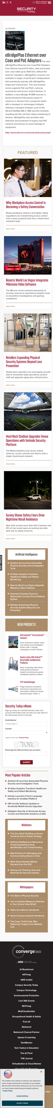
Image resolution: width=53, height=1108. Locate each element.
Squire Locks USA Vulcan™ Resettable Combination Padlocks (31, 660)
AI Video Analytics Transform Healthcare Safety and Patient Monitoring (24, 577)
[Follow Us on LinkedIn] (4, 3)
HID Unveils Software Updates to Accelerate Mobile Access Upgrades (25, 805)
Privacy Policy (24, 737)
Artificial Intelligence (26, 554)
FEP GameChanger (27, 682)
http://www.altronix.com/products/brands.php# (28, 132)
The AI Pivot (26, 1053)
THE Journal (27, 1058)
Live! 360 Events (26, 1000)
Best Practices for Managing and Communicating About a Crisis (25, 854)
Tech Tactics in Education (26, 1048)
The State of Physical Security (24, 895)
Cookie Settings (22, 1096)
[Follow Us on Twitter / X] (7, 3)
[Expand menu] (49, 3)
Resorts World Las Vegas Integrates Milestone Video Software (27, 282)
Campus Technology (27, 990)
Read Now (10, 229)
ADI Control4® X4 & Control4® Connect (32, 636)
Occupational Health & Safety (26, 1016)
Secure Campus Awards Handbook (27, 915)
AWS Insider (27, 979)
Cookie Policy (7, 1091)
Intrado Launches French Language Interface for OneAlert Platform (25, 797)
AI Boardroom (26, 969)
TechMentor (26, 1042)
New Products (26, 625)
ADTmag (26, 974)
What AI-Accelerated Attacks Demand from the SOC (23, 863)
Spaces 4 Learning (27, 1037)
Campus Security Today (26, 985)
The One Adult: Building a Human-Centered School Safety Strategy (26, 835)
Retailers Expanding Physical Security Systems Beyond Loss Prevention (24, 362)
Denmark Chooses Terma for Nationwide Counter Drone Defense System (27, 596)
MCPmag (26, 1006)
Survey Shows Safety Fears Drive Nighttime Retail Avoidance (25, 517)
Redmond (26, 1027)
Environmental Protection (26, 995)
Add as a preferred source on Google (41, 2)
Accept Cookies (22, 1103)
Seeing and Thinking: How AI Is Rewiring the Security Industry (25, 871)
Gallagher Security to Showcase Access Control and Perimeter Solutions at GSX (27, 812)
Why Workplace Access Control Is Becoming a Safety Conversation (26, 205)
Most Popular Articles (17, 775)
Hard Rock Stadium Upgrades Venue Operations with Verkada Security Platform (27, 441)
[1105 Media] (26, 962)
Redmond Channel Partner (26, 1032)
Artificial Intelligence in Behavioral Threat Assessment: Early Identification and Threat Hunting (26, 845)
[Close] (41, 1071)
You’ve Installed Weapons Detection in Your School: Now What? (27, 903)
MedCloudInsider (26, 1011)
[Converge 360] (26, 952)
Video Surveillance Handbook (24, 910)
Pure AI (26, 1021)
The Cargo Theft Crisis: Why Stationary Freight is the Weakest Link (26, 924)
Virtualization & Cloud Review (26, 1063)
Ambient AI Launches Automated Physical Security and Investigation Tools (27, 566)
